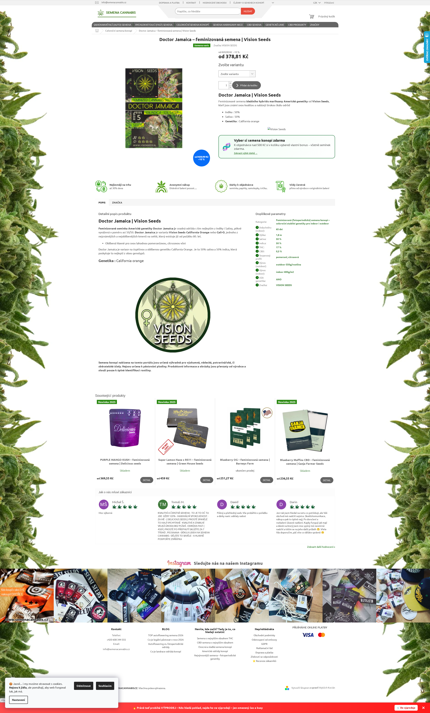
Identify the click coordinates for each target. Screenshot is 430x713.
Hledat (248, 11)
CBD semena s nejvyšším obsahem (215, 642)
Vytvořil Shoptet (300, 687)
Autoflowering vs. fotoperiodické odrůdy (165, 645)
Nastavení (18, 700)
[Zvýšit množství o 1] (230, 83)
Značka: (225, 45)
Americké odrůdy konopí (215, 651)
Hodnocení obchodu (215, 2)
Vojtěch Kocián (327, 687)
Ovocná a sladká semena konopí (215, 646)
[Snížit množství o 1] (230, 87)
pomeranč (281, 256)
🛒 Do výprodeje (406, 707)
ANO (278, 279)
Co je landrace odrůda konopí (165, 651)
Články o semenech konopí (248, 2)
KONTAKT (191, 2)
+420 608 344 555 (116, 639)
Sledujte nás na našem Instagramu (228, 563)
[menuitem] (112, 24)
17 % (278, 247)
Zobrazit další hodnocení (320, 546)
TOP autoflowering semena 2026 (165, 635)
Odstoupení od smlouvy (264, 639)
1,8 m (279, 234)
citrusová (293, 256)
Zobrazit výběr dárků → (245, 153)
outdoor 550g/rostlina (288, 264)
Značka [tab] (117, 202)
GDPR (264, 643)
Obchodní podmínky (264, 635)
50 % (278, 238)
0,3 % (279, 251)
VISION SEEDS (284, 285)
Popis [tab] (102, 202)
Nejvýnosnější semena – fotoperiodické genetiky (215, 657)
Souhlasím (105, 686)
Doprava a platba (169, 2)
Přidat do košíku (248, 85)
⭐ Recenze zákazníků (264, 660)
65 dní (279, 229)
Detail (147, 480)
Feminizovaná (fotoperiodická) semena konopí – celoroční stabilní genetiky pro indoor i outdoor (303, 221)
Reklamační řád (264, 648)
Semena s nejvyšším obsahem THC (215, 638)
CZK (315, 2)
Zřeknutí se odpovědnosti (264, 656)
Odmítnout (84, 686)
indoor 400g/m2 (285, 271)
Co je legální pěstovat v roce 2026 (166, 639)
